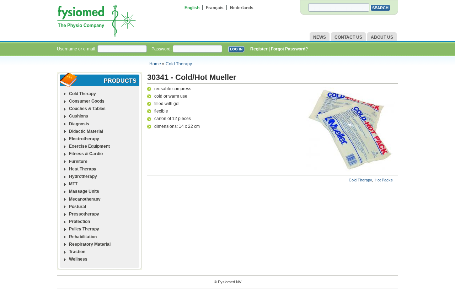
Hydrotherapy (83, 176)
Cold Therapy (179, 63)
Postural (77, 206)
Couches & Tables (87, 108)
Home (155, 63)
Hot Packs (384, 180)
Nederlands (241, 7)
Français (215, 7)
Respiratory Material (90, 244)
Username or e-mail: (77, 49)
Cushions (78, 116)
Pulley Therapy (84, 229)
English (191, 7)
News (319, 37)
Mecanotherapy (85, 199)
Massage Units (84, 191)
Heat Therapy (82, 169)
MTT (73, 183)
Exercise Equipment (89, 146)
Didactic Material (86, 131)
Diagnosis (79, 123)
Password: (162, 49)
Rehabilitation (83, 236)
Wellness (78, 259)
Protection (79, 221)
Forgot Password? (289, 49)
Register (259, 49)
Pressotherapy (84, 214)
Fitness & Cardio (86, 153)
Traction (77, 251)
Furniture (78, 161)
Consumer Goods (87, 101)
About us (382, 37)
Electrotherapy (84, 138)
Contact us (348, 37)
